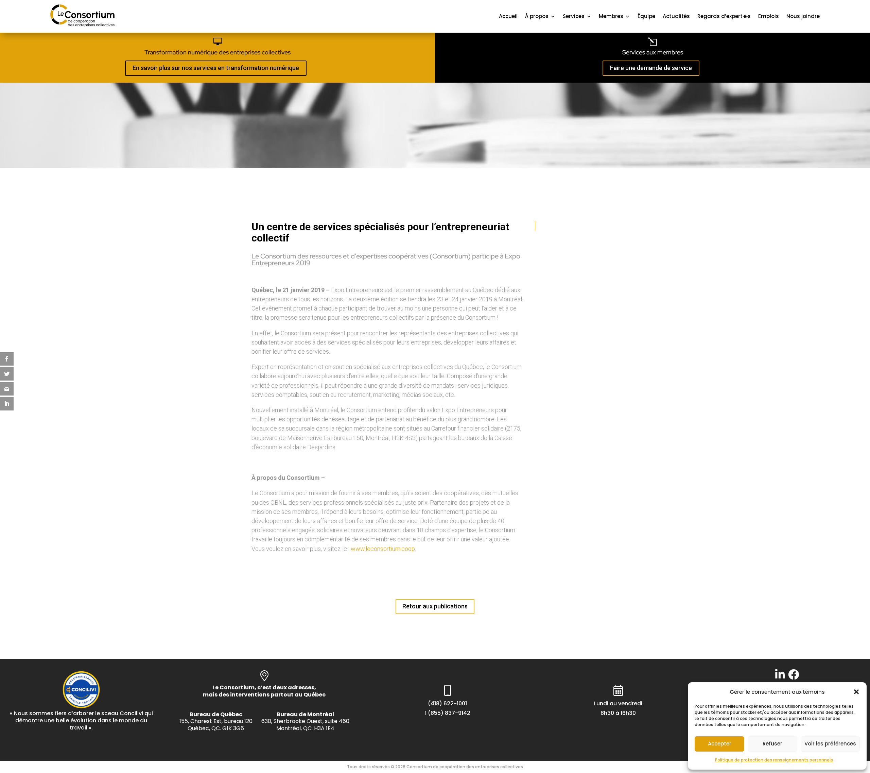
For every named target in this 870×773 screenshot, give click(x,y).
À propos (537, 16)
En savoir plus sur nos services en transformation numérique (216, 67)
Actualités (676, 16)
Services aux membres (652, 52)
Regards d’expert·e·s (724, 16)
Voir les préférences (830, 743)
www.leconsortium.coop (383, 548)
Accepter (719, 743)
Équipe (646, 16)
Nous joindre (803, 16)
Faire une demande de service (651, 67)
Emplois (768, 16)
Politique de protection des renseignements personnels (774, 760)
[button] (856, 691)
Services (574, 16)
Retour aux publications (435, 606)
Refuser (772, 743)
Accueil (508, 16)
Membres (611, 16)
